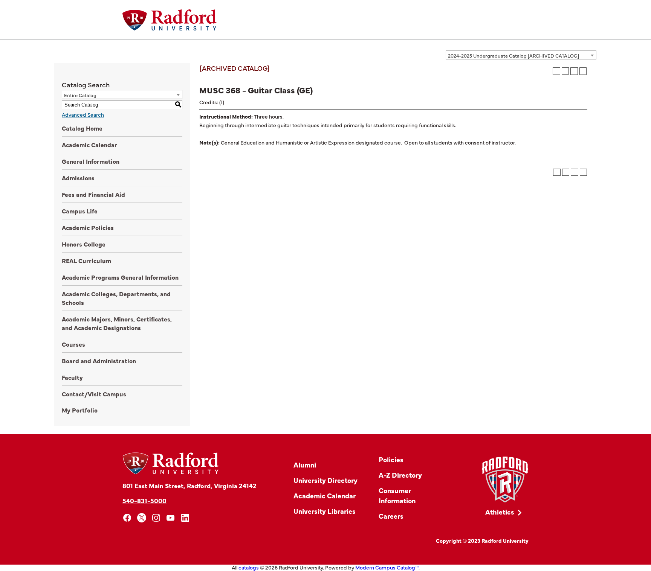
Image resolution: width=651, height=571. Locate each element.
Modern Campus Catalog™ (387, 567)
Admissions (78, 178)
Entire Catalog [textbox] (80, 94)
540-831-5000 (144, 500)
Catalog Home (82, 128)
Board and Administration (99, 360)
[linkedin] (185, 517)
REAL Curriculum (86, 260)
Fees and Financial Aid (93, 194)
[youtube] (171, 517)
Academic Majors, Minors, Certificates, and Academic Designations (117, 323)
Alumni (304, 464)
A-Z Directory (400, 475)
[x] (142, 517)
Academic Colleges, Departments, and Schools (116, 297)
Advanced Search (83, 114)
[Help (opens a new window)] (583, 71)
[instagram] (156, 517)
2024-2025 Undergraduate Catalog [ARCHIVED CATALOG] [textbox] (513, 55)
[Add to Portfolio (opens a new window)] (556, 71)
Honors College (83, 244)
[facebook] (127, 517)
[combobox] (521, 54)
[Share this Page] (565, 71)
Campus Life (80, 211)
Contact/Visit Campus (94, 394)
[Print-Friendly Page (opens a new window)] (574, 71)
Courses (73, 344)
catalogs (248, 567)
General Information (90, 161)
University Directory (325, 480)
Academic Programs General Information (120, 277)
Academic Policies (88, 227)
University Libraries (324, 511)
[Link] (505, 480)
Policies (391, 459)
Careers (391, 516)
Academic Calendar (89, 144)
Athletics (499, 511)
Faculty (72, 377)
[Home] (169, 19)
